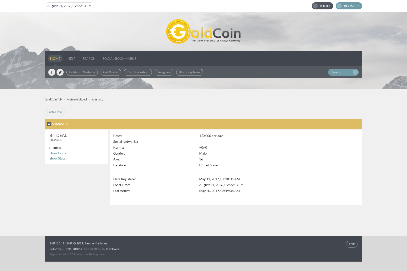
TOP (352, 244)
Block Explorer (189, 72)
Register (351, 6)
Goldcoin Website (82, 72)
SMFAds (55, 248)
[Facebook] (51, 72)
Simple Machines (96, 243)
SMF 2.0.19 (56, 243)
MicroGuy (112, 248)
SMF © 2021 (74, 243)
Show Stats (57, 158)
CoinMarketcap (137, 72)
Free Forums (73, 248)
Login (325, 6)
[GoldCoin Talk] (203, 31)
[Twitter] (60, 72)
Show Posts (57, 153)
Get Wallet (110, 72)
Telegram (164, 72)
